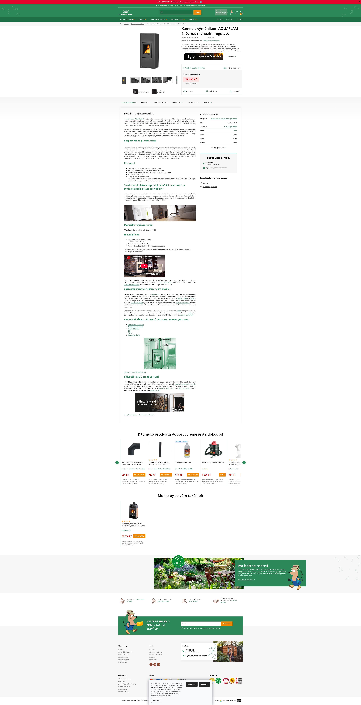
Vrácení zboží (122, 662)
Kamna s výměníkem (230, 127)
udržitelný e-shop (163, 601)
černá (235, 131)
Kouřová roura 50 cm (135, 327)
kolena (192, 298)
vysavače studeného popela (185, 384)
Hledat (197, 12)
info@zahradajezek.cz (131, 285)
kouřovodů (156, 294)
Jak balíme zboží (123, 657)
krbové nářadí (155, 390)
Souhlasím (204, 684)
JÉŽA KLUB (229, 19)
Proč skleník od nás (124, 686)
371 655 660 (165, 283)
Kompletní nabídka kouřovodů (135, 372)
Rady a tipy (121, 681)
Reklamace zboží (123, 660)
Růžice (130, 333)
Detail (222, 475)
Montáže (220, 19)
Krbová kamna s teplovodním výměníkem (224, 119)
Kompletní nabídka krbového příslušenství (139, 415)
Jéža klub (121, 649)
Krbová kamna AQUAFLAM (133, 119)
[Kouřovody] (160, 353)
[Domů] (121, 24)
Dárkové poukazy (123, 692)
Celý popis (230, 56)
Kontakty (240, 19)
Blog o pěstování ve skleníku (127, 684)
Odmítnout (192, 684)
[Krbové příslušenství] (160, 402)
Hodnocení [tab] (144, 102)
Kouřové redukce (137, 303)
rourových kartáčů (186, 315)
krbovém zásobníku (166, 388)
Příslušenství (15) (160, 102)
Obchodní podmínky (124, 679)
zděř (179, 311)
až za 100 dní (193, 601)
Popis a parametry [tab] (128, 102)
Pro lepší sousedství (155, 654)
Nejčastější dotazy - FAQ (125, 652)
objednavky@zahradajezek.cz (216, 168)
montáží (222, 602)
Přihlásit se (227, 624)
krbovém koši (184, 388)
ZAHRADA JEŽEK (151, 665)
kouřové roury (183, 298)
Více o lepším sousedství (245, 580)
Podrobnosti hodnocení (211, 41)
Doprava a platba (123, 654)
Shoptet (224, 701)
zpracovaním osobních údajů (210, 628)
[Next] (244, 462)
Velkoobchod (153, 660)
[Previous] (117, 462)
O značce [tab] (206, 102)
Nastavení (157, 700)
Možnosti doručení (233, 68)
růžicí (190, 313)
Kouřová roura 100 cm (136, 325)
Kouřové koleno (133, 329)
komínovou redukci (183, 303)
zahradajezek (154, 665)
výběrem (234, 600)
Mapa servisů (122, 689)
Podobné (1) (176, 102)
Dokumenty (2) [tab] (192, 102)
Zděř (129, 331)
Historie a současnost (156, 652)
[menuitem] (127, 19)
